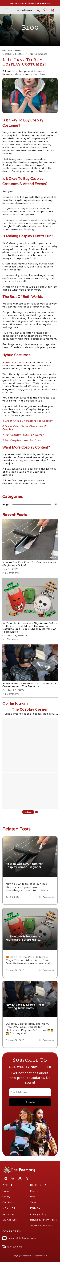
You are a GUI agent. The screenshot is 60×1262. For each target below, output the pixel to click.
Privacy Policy (38, 1214)
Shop (33, 1202)
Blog (32, 1196)
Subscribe (30, 1102)
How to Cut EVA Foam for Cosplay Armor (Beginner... (24, 840)
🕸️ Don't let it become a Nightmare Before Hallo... (30, 909)
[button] (6, 9)
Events (34, 1191)
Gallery (6, 1196)
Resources (8, 1214)
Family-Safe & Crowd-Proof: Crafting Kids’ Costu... (30, 983)
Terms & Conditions (41, 1225)
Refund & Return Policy (43, 1219)
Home (5, 1191)
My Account (9, 1219)
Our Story (8, 1202)
